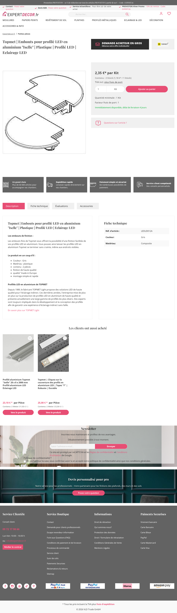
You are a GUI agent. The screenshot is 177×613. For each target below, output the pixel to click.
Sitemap (50, 574)
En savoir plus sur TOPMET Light (23, 310)
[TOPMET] (163, 44)
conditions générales (140, 461)
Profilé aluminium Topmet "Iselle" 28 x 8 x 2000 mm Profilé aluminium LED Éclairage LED (16, 384)
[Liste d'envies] (169, 14)
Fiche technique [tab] (39, 206)
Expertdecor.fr (9, 34)
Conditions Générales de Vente (108, 542)
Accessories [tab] (86, 206)
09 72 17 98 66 (11, 529)
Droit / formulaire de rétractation (109, 537)
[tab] (14, 206)
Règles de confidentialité (102, 452)
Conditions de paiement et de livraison (64, 542)
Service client (53, 553)
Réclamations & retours (57, 568)
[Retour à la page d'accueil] (22, 14)
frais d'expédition (106, 604)
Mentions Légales (102, 548)
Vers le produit (18, 412)
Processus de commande (58, 548)
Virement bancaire (149, 522)
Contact (50, 522)
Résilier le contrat (12, 547)
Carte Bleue (146, 532)
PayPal (144, 537)
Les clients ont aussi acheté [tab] (88, 328)
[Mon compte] (161, 14)
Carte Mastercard (148, 542)
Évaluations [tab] (61, 206)
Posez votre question (57, 8)
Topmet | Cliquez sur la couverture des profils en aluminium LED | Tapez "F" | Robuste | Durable (53, 384)
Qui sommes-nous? (103, 527)
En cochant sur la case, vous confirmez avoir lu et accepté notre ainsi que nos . (89, 461)
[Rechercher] (127, 14)
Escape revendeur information (60, 532)
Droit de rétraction (102, 522)
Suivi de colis (52, 558)
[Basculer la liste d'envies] (30, 338)
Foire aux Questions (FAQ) (58, 537)
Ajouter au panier (146, 89)
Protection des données (104, 532)
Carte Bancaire (147, 527)
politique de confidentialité (103, 461)
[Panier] (175, 11)
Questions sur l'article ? (115, 122)
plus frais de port (113, 82)
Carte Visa (145, 548)
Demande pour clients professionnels (63, 527)
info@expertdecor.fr (16, 540)
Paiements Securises (56, 563)
